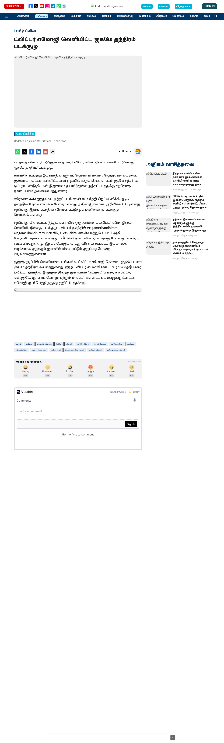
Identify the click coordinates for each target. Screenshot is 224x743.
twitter (59, 344)
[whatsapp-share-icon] (17, 153)
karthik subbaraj (83, 344)
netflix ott (130, 344)
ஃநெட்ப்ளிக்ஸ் (21, 350)
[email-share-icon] (45, 153)
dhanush (69, 344)
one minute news (100, 344)
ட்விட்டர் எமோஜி (95, 350)
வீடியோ (161, 16)
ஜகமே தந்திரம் (116, 344)
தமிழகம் (59, 16)
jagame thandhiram (39, 350)
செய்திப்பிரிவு (25, 134)
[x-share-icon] (24, 153)
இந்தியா (76, 16)
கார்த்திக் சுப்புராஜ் (44, 344)
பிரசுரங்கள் (183, 6)
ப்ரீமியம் (41, 16)
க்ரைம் (194, 16)
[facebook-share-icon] (31, 153)
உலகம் (91, 16)
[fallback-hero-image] (158, 179)
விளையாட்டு (125, 16)
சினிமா (106, 16)
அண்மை (23, 16)
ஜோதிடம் (178, 16)
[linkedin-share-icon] (38, 153)
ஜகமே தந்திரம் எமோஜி (116, 350)
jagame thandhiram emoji (74, 350)
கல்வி (208, 16)
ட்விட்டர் (29, 344)
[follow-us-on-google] (138, 151)
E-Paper (147, 6)
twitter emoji (56, 350)
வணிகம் (145, 16)
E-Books (164, 6)
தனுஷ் (18, 344)
